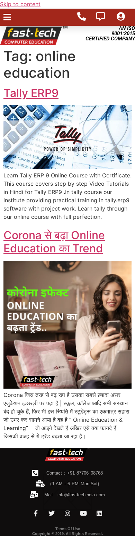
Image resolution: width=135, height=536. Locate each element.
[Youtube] (83, 513)
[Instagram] (67, 513)
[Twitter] (51, 513)
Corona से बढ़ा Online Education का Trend (54, 241)
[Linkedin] (99, 513)
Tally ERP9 (30, 93)
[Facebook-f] (35, 513)
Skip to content (20, 4)
